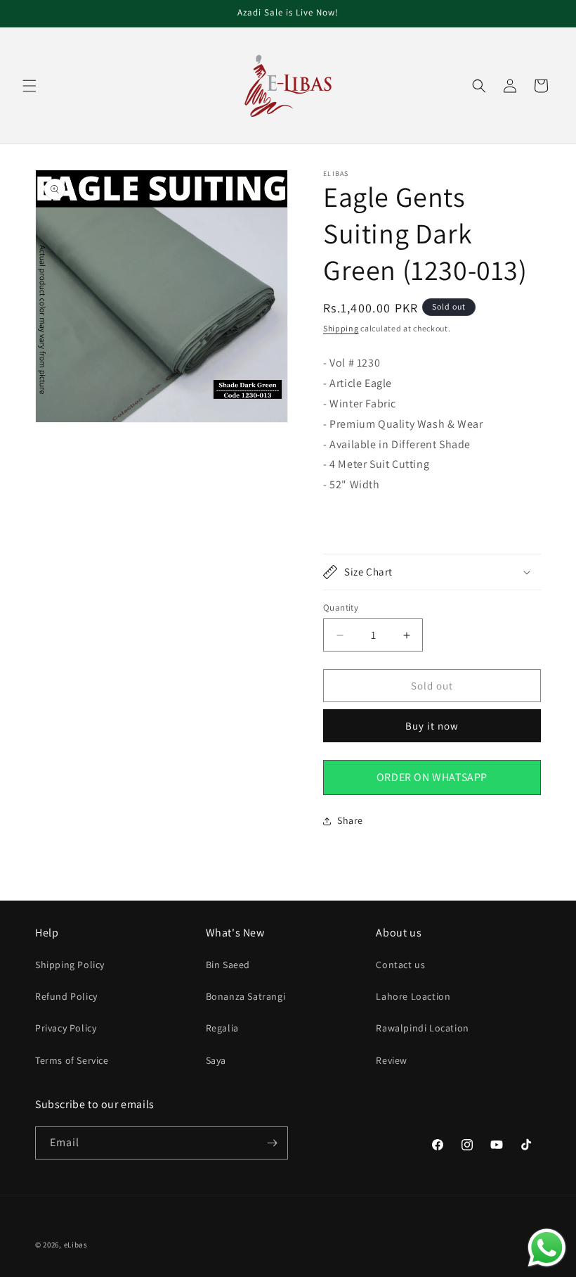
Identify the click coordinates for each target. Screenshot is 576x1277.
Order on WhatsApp (432, 777)
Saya (216, 1060)
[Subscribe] (271, 1143)
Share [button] (350, 820)
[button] (29, 85)
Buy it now (432, 725)
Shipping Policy (70, 964)
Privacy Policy (65, 1028)
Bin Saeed (228, 964)
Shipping (341, 328)
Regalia (222, 1028)
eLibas (76, 1245)
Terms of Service (72, 1060)
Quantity (340, 608)
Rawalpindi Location (422, 1028)
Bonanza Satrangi (246, 996)
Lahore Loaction (413, 996)
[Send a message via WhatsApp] (547, 1248)
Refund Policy (66, 996)
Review (391, 1060)
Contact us (400, 964)
